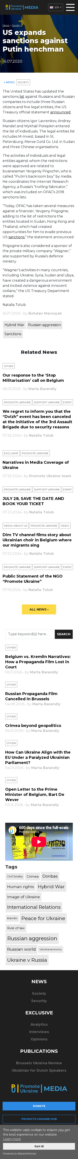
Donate (39, 1106)
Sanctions (13, 334)
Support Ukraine (47, 402)
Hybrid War (14, 325)
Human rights (20, 886)
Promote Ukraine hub (39, 1119)
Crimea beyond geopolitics (33, 725)
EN (56, 7)
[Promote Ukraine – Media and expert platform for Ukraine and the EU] (22, 7)
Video (65, 525)
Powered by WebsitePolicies (19, 1153)
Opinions (39, 1039)
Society (16, 25)
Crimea (33, 876)
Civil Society (15, 876)
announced (60, 112)
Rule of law (16, 928)
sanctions (16, 237)
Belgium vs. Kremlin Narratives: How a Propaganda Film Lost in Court (38, 661)
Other (8, 366)
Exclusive (11, 453)
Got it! (39, 1146)
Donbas (50, 876)
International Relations (34, 907)
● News (9, 82)
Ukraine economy (51, 949)
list (22, 97)
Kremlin (12, 918)
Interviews (39, 1032)
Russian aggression (44, 325)
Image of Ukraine (23, 897)
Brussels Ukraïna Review (39, 1063)
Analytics (39, 1024)
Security (39, 1001)
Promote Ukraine (17, 402)
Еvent (67, 402)
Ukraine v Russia (27, 960)
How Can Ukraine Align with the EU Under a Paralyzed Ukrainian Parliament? (38, 757)
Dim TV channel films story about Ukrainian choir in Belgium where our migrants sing (37, 540)
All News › (39, 609)
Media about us (15, 525)
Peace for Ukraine (43, 918)
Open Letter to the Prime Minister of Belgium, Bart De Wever (34, 794)
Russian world (21, 949)
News (6, 25)
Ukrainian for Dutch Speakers (39, 1070)
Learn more (12, 1139)
